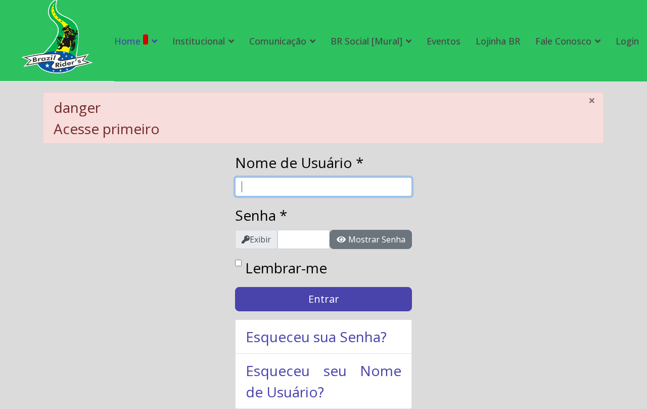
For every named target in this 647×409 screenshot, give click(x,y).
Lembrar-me (286, 267)
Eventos (443, 41)
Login (627, 41)
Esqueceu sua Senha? (316, 336)
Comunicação (277, 41)
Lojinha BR (498, 41)
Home (127, 41)
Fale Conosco (563, 41)
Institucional (198, 41)
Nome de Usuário (299, 162)
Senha (261, 215)
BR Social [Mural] (366, 41)
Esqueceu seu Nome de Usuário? (323, 381)
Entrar (323, 299)
